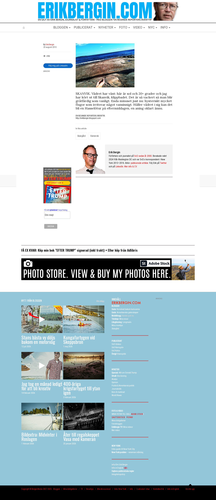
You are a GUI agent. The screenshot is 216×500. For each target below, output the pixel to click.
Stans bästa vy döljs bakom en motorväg (38, 339)
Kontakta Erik (158, 489)
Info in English (173, 489)
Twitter (163, 163)
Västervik (94, 136)
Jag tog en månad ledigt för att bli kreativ (41, 386)
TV (82, 489)
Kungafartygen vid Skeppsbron (79, 339)
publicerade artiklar (139, 163)
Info (131, 489)
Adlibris (132, 250)
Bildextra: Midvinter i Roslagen (39, 436)
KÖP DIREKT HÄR (54, 183)
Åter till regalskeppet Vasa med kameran (81, 436)
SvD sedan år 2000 (143, 156)
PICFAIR (129, 417)
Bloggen (56, 489)
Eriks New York (120, 489)
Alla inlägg (100, 301)
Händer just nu (123, 315)
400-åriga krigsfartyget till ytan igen (81, 388)
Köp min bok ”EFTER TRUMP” (57, 250)
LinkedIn (119, 166)
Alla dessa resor (104, 489)
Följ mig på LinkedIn (58, 65)
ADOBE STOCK (137, 414)
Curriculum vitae (143, 489)
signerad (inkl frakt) (91, 250)
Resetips (90, 489)
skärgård (81, 136)
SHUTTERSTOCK (118, 417)
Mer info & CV (130, 166)
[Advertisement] (57, 119)
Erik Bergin (114, 152)
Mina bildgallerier (70, 489)
